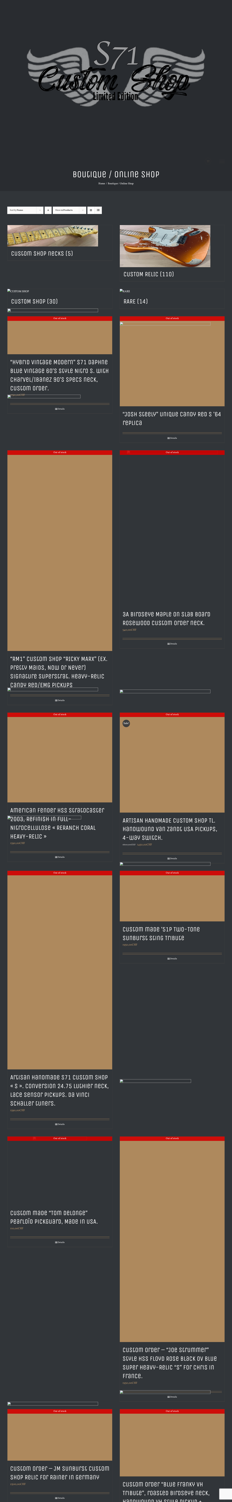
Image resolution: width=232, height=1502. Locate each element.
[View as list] (98, 210)
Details (173, 438)
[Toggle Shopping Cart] (208, 161)
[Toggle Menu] (222, 161)
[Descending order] (48, 210)
